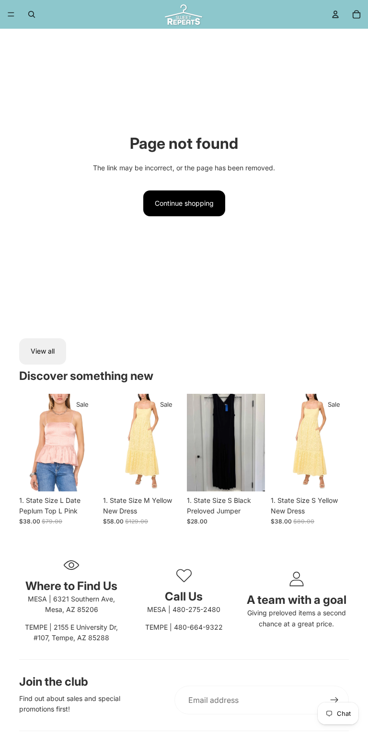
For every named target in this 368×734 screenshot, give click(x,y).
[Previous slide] (29, 442)
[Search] (31, 14)
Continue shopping (184, 203)
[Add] (82, 476)
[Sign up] (334, 700)
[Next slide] (86, 442)
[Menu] (11, 14)
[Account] (335, 14)
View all (43, 351)
